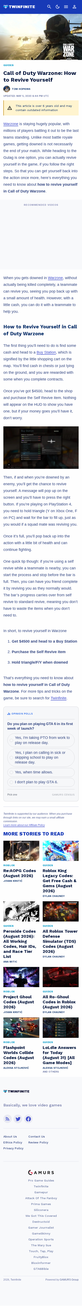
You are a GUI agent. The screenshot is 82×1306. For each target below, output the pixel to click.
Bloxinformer (41, 1263)
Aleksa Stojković (16, 1067)
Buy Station (46, 352)
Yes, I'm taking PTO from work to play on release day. (42, 740)
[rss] (7, 1119)
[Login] (74, 7)
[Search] (49, 7)
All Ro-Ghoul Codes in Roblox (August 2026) (59, 1001)
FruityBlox (41, 1257)
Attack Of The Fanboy (41, 1198)
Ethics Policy (12, 1142)
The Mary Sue (41, 1245)
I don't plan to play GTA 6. (36, 782)
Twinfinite (58, 698)
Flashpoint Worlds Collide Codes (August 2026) (18, 1055)
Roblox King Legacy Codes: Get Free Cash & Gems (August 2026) (59, 880)
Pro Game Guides (41, 1180)
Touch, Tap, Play (41, 1251)
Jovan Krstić (12, 880)
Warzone (10, 124)
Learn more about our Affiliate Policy (24, 825)
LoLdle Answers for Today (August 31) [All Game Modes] (59, 1055)
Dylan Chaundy (54, 896)
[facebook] (28, 1119)
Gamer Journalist (41, 1227)
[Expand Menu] (66, 7)
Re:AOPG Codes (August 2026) (19, 873)
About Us (10, 1136)
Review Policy (38, 1142)
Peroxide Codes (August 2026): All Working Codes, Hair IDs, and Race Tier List (19, 944)
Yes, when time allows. (34, 772)
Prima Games (41, 1204)
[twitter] (17, 1119)
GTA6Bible (41, 1268)
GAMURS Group (69, 1279)
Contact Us (36, 1136)
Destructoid (41, 1221)
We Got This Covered (41, 1215)
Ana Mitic (10, 961)
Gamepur (41, 1192)
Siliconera (41, 1210)
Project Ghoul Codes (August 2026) (18, 1001)
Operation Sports (41, 1239)
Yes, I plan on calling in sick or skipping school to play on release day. (40, 757)
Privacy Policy (13, 1148)
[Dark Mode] (57, 7)
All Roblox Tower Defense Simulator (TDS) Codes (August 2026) (60, 941)
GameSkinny (41, 1233)
